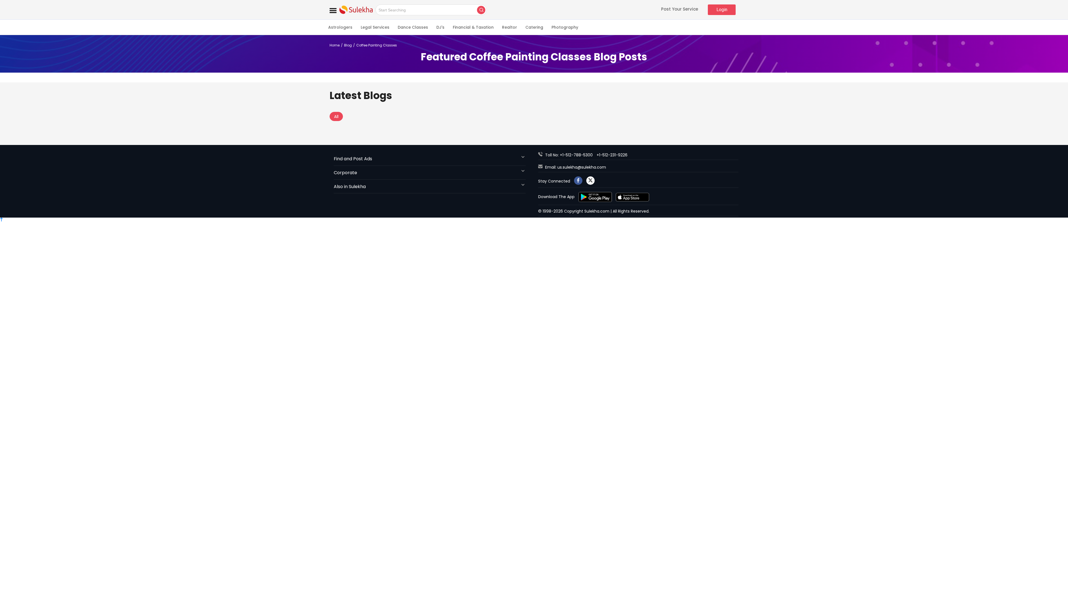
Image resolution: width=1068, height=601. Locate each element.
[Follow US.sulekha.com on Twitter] (590, 180)
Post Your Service (679, 9)
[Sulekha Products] (333, 10)
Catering (534, 27)
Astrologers (340, 27)
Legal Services (375, 27)
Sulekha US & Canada (356, 9)
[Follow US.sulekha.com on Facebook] (578, 180)
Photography (565, 27)
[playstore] (595, 196)
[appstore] (632, 196)
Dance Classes (413, 27)
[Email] (541, 167)
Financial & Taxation (473, 27)
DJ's (440, 27)
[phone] (541, 155)
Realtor (509, 27)
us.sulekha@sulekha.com (581, 167)
